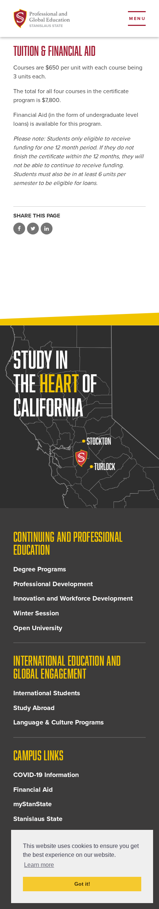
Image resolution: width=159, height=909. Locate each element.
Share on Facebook (19, 228)
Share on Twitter (33, 228)
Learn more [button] (39, 865)
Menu (137, 18)
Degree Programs (39, 569)
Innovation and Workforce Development (73, 598)
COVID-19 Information (46, 775)
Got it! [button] (82, 884)
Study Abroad (34, 708)
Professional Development (53, 584)
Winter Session (36, 613)
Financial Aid (33, 789)
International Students (46, 693)
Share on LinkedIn (47, 228)
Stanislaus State (37, 819)
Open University (37, 628)
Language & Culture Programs (58, 722)
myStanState (32, 804)
